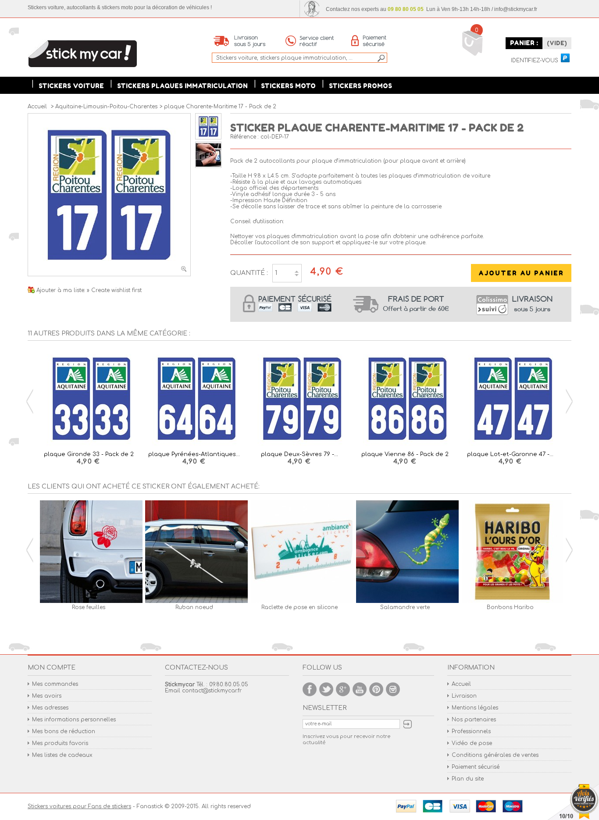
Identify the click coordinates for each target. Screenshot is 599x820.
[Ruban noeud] (193, 552)
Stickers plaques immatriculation (182, 85)
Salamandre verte (405, 607)
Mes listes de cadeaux (62, 755)
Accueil (461, 684)
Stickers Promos (360, 85)
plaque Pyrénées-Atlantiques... (194, 454)
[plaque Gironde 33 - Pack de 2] (88, 399)
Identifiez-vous (534, 60)
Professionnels (471, 731)
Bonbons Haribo (510, 607)
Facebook (310, 689)
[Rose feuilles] (88, 552)
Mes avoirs (46, 696)
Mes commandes (55, 684)
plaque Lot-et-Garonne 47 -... (510, 454)
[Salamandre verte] (404, 552)
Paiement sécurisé (475, 767)
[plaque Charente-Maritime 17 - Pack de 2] (208, 138)
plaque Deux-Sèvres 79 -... (299, 454)
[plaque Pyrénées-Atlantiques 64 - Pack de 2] (193, 399)
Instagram (393, 689)
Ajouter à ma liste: (61, 290)
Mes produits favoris (60, 743)
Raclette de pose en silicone (299, 607)
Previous (30, 401)
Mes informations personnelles (74, 720)
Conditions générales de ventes (495, 755)
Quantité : (249, 273)
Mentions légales (475, 708)
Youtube (360, 689)
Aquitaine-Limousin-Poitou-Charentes (106, 106)
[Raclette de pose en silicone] (299, 552)
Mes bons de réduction (63, 731)
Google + (343, 689)
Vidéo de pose (472, 743)
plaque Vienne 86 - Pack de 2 (405, 454)
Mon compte (51, 667)
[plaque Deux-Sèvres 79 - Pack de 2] (299, 399)
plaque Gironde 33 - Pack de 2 (89, 454)
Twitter (326, 689)
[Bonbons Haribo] (510, 552)
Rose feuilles (88, 607)
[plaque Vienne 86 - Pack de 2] (404, 399)
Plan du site (468, 779)
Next (569, 401)
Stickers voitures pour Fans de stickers (79, 806)
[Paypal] (565, 58)
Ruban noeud (194, 607)
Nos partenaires (474, 720)
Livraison (464, 696)
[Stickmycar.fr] (82, 54)
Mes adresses (50, 708)
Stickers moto (288, 85)
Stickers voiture (71, 85)
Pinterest (376, 689)
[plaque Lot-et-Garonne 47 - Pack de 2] (510, 399)
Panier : (524, 42)
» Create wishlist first (114, 290)
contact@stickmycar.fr (212, 691)
